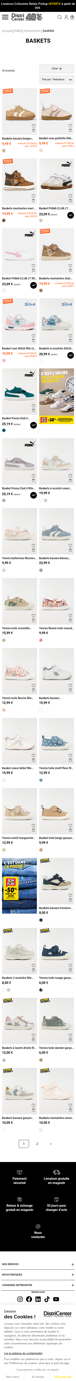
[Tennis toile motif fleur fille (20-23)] (41, 780)
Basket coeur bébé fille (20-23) (16, 768)
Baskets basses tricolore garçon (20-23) (55, 908)
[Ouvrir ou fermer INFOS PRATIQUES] (73, 1275)
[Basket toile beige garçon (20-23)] (41, 850)
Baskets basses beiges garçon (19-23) (16, 138)
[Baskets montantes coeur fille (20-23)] (41, 1130)
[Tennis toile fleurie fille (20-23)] (4, 710)
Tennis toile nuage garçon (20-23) (56, 977)
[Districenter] (18, 17)
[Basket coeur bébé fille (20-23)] (4, 780)
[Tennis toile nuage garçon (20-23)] (41, 990)
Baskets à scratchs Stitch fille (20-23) (55, 348)
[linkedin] (38, 1299)
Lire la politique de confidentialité (23, 1353)
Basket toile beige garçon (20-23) (55, 838)
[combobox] (57, 80)
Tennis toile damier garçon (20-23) (56, 1047)
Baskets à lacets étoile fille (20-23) (19, 1047)
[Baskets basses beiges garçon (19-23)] (4, 150)
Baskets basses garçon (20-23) (17, 1118)
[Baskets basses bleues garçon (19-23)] (41, 570)
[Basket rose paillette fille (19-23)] (41, 150)
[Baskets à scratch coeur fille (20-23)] (41, 500)
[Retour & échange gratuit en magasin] (19, 1199)
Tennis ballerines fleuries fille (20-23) (18, 558)
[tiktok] (47, 1299)
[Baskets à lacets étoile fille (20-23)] (4, 1060)
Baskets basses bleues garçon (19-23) (54, 558)
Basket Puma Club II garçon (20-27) (15, 418)
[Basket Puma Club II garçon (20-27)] (4, 430)
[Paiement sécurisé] (19, 1172)
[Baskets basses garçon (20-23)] (4, 1130)
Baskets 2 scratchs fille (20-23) (17, 977)
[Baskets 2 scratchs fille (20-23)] (45, 500)
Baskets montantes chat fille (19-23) (54, 278)
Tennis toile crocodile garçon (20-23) (16, 628)
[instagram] (20, 1299)
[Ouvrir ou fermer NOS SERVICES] (73, 1264)
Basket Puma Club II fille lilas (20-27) (17, 488)
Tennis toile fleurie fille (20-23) (17, 698)
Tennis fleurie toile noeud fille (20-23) (55, 628)
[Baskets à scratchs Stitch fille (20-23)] (41, 360)
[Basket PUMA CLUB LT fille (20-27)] (4, 290)
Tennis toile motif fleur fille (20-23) (56, 768)
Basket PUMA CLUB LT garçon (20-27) (53, 208)
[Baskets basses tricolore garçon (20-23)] (41, 920)
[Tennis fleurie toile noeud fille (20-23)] (41, 640)
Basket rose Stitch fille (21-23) (19, 348)
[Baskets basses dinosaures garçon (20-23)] (41, 710)
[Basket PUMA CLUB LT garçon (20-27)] (41, 220)
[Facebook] (29, 1299)
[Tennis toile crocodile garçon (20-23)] (4, 640)
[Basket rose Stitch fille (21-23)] (4, 360)
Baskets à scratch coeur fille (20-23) (54, 488)
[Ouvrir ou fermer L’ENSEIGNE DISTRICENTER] (73, 1285)
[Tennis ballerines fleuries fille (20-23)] (4, 570)
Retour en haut (15, 1153)
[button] (56, 17)
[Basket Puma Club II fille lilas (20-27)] (4, 500)
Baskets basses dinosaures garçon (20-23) (56, 698)
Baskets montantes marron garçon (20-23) (19, 208)
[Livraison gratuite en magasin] (56, 1172)
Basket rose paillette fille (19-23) (55, 138)
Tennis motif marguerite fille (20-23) (17, 838)
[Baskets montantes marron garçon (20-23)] (4, 220)
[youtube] (56, 1299)
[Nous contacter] (38, 1226)
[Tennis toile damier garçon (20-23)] (41, 1060)
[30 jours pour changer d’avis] (56, 1199)
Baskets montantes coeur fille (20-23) (55, 1118)
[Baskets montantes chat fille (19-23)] (41, 290)
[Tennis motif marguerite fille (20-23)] (4, 850)
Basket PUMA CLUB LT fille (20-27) (19, 278)
